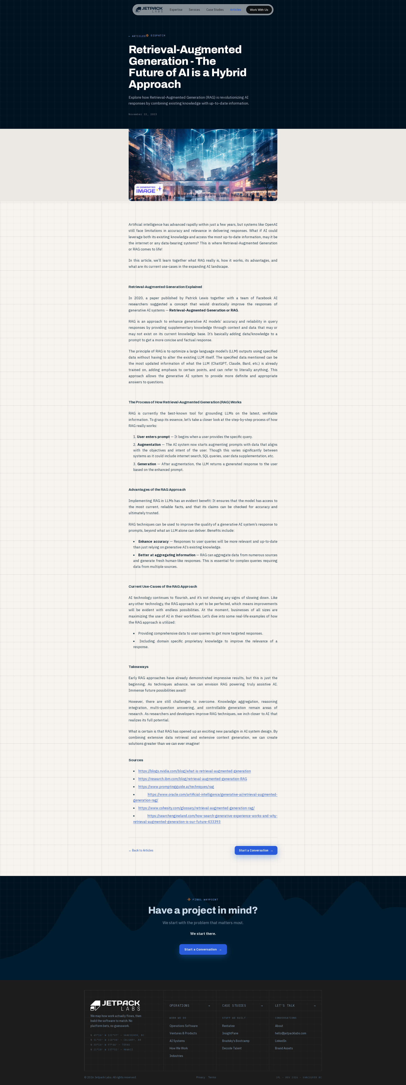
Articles (235, 10)
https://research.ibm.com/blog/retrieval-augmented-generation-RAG (192, 778)
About (279, 1026)
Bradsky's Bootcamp (236, 1041)
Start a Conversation (256, 850)
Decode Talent (232, 1048)
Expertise (176, 10)
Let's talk (295, 1006)
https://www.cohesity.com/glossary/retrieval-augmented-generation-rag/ (196, 808)
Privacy (200, 1077)
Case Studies (215, 10)
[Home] (149, 10)
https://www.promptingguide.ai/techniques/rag (176, 786)
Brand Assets (284, 1048)
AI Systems (177, 1041)
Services (194, 10)
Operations (190, 1006)
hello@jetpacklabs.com (290, 1033)
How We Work (179, 1048)
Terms (212, 1077)
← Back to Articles (141, 850)
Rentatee (228, 1026)
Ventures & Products (183, 1033)
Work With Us (259, 9)
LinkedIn (280, 1041)
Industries (176, 1056)
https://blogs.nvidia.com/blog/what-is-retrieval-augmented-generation (194, 771)
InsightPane (230, 1033)
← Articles (137, 36)
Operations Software (184, 1026)
